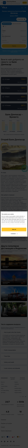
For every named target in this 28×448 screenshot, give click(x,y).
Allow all (14, 229)
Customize (13, 233)
